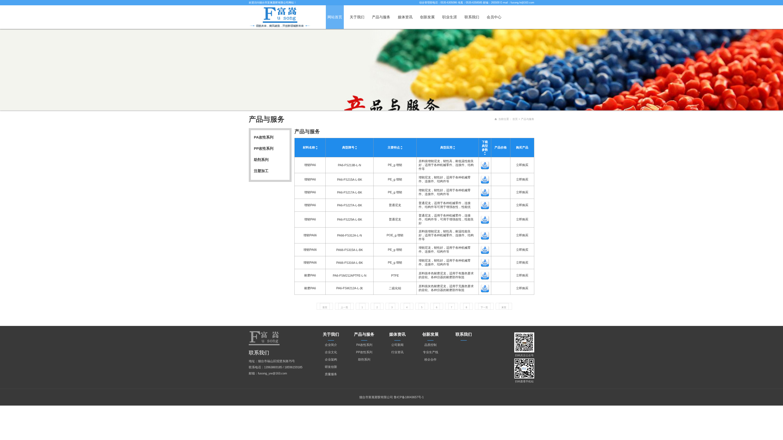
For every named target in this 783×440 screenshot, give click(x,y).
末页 (503, 307)
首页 (515, 119)
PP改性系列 (263, 148)
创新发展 (427, 17)
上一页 (344, 307)
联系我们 (471, 17)
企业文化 (331, 352)
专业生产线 (430, 352)
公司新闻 (397, 344)
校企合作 (430, 359)
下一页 (484, 307)
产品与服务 (381, 17)
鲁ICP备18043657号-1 (409, 397)
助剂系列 (261, 160)
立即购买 (522, 165)
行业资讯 (397, 352)
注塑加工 (261, 171)
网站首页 (334, 17)
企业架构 (331, 359)
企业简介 (331, 344)
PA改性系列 (263, 137)
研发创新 (331, 366)
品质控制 (430, 344)
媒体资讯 (405, 17)
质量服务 (331, 374)
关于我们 (357, 17)
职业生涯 (449, 17)
